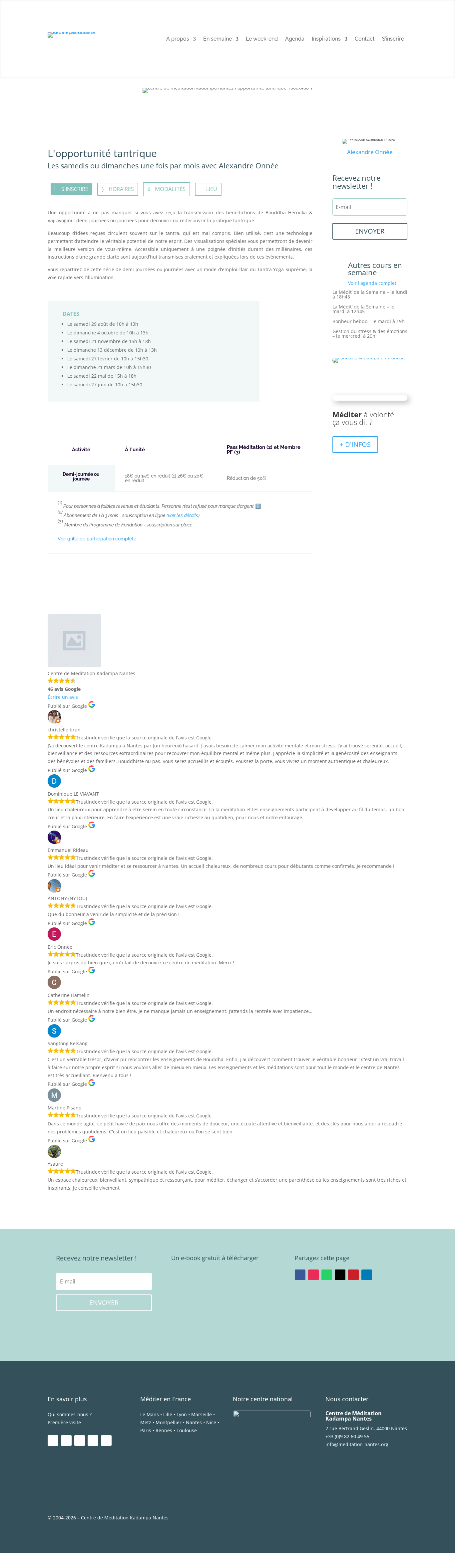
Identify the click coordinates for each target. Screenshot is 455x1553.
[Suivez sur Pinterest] (353, 1274)
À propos (177, 39)
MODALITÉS (170, 189)
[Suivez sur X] (340, 1274)
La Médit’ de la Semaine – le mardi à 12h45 (363, 309)
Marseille (201, 1414)
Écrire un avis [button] (63, 697)
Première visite (64, 1422)
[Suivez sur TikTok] (106, 1440)
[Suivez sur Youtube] (79, 1440)
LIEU (211, 189)
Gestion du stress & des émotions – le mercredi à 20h (369, 334)
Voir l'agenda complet (372, 283)
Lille (167, 1414)
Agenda (294, 39)
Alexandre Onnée (370, 152)
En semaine (217, 39)
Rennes (164, 1430)
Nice (211, 1422)
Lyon (182, 1414)
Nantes (194, 1422)
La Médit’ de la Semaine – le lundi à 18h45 (369, 295)
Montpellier (169, 1422)
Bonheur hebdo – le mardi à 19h (368, 321)
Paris (145, 1430)
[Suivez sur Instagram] (313, 1274)
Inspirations (326, 39)
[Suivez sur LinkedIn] (366, 1274)
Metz (145, 1422)
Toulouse (187, 1430)
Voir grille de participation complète (97, 538)
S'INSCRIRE (74, 189)
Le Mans (149, 1414)
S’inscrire (393, 39)
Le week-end (262, 39)
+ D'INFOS (355, 444)
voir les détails (183, 515)
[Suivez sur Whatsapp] (326, 1274)
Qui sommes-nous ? (70, 1414)
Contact (365, 39)
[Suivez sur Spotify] (93, 1440)
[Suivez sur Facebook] (300, 1274)
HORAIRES (121, 189)
